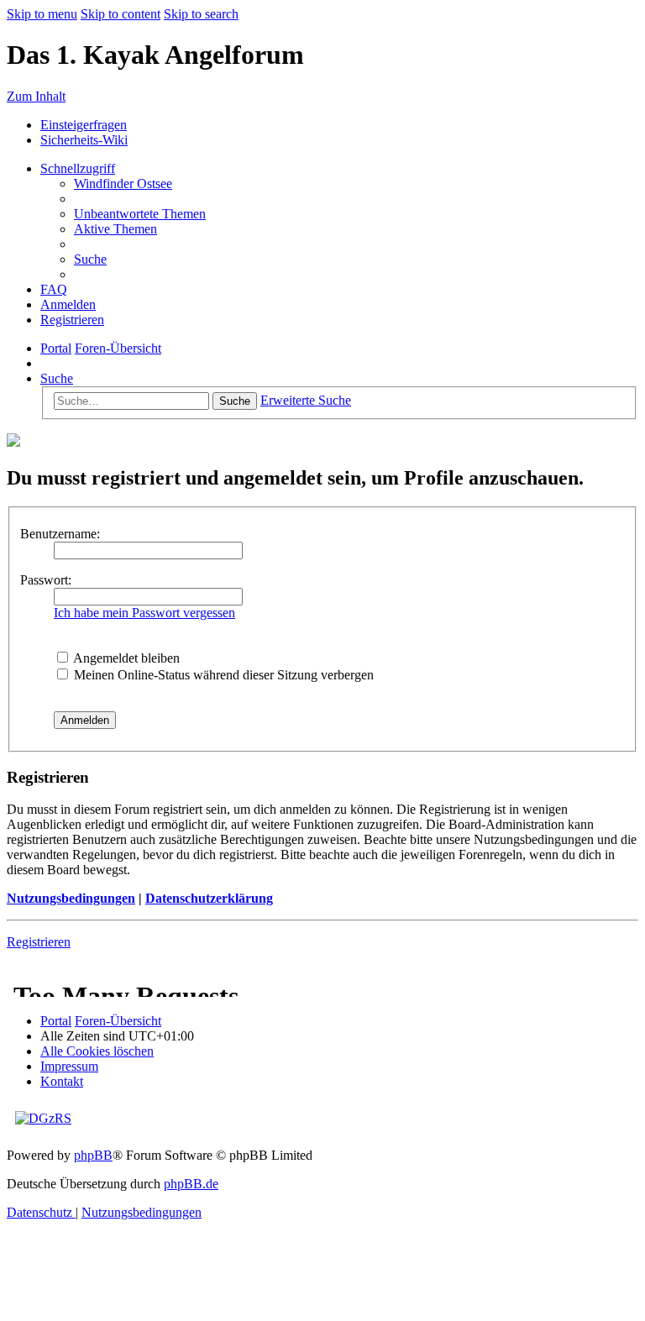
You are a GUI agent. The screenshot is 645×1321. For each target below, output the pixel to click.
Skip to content (120, 14)
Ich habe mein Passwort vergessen (144, 612)
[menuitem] (123, 183)
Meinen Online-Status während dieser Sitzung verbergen (222, 675)
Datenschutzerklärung (209, 898)
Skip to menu (42, 14)
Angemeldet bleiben (125, 658)
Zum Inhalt (36, 96)
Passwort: (45, 580)
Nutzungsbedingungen (71, 898)
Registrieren (39, 942)
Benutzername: (60, 534)
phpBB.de (191, 1184)
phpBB (93, 1155)
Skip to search (201, 14)
